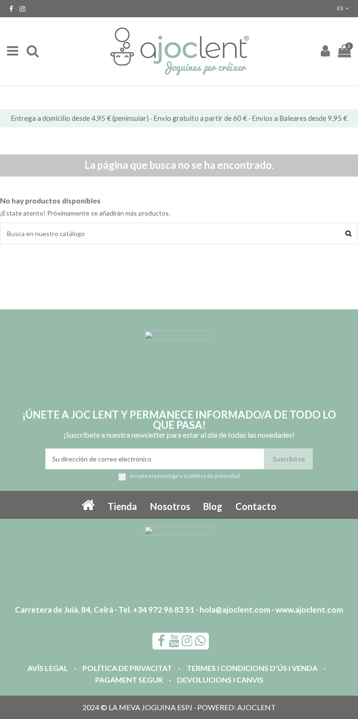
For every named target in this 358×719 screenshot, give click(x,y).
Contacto (255, 506)
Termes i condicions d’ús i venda (251, 667)
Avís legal (48, 667)
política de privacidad (214, 476)
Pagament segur (129, 679)
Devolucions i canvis (220, 679)
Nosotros (170, 506)
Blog (212, 506)
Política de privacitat (127, 667)
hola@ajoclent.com (235, 609)
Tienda (122, 506)
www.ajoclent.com (309, 609)
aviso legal (166, 476)
